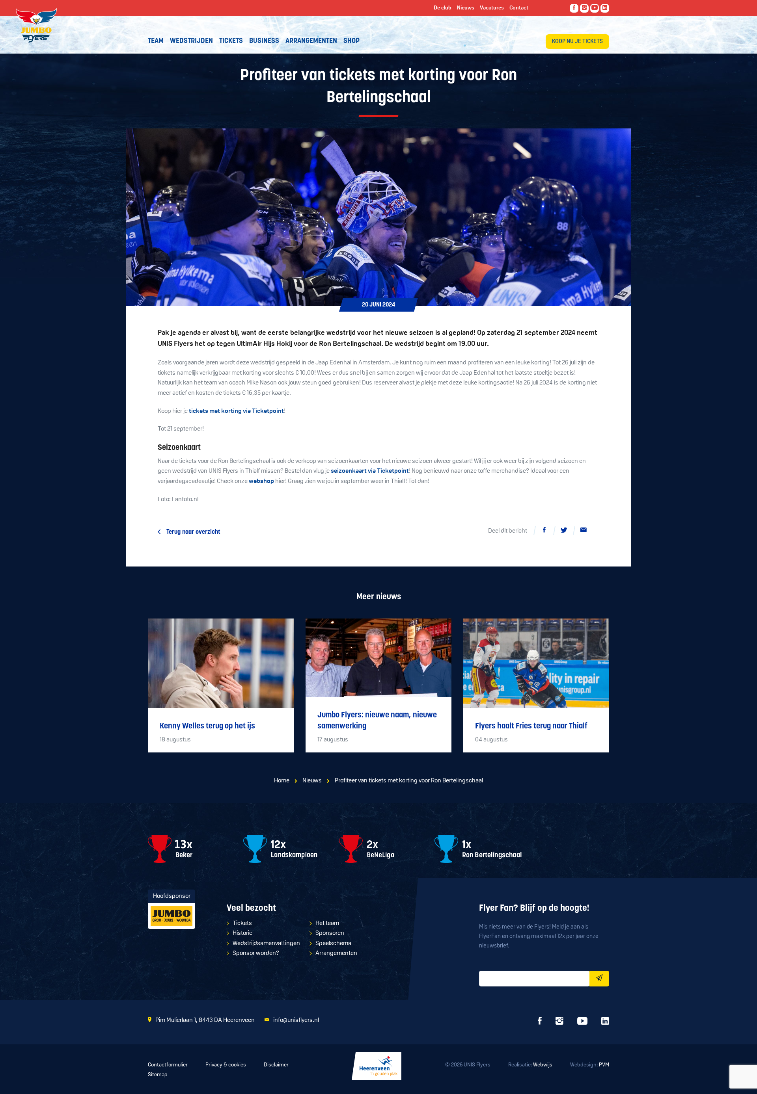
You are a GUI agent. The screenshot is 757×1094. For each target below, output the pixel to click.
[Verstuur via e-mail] (583, 531)
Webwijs (542, 1065)
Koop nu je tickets (577, 42)
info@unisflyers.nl (296, 1020)
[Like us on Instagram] (584, 8)
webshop (261, 481)
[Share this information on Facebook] (544, 531)
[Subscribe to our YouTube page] (594, 8)
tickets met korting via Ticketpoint (236, 411)
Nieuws (312, 781)
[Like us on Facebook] (574, 8)
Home (281, 781)
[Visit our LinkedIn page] (604, 8)
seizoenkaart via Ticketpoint (370, 471)
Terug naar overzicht (193, 532)
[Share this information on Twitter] (564, 531)
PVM (604, 1065)
